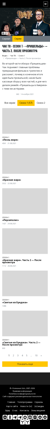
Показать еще (25, 364)
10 (36, 355)
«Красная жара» (11, 180)
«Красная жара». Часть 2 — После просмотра (21, 261)
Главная (11, 402)
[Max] (25, 417)
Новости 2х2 (26, 406)
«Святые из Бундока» (15, 302)
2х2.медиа (39, 406)
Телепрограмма (24, 402)
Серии (18, 38)
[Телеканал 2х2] (15, 417)
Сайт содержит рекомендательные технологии (22, 396)
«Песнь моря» (10, 140)
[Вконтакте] (5, 417)
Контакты (24, 410)
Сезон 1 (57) (26, 102)
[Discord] (30, 417)
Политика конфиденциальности (22, 394)
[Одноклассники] (10, 417)
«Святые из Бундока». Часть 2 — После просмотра (21, 343)
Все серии (9, 102)
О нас (15, 410)
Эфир (7, 410)
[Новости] (27, 422)
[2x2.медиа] (20, 417)
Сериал (6, 38)
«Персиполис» (10, 220)
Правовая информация (22, 391)
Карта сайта (12, 406)
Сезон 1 (5, 137)
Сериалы (39, 402)
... (31, 355)
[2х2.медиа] (45, 417)
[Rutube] (35, 417)
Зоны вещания (38, 410)
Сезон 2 (41, 102)
